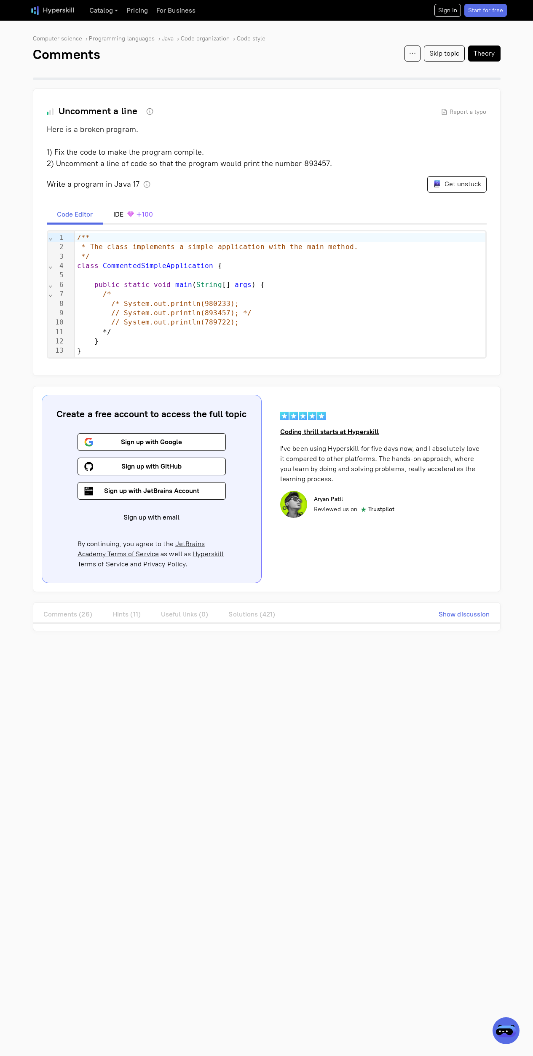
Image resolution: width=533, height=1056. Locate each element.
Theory (484, 53)
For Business (176, 10)
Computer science (58, 38)
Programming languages (122, 38)
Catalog (101, 10)
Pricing (137, 10)
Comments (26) (67, 614)
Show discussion (464, 614)
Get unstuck (462, 184)
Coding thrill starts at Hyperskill (329, 432)
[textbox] (280, 294)
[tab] (75, 214)
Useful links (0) (185, 614)
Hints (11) (126, 614)
